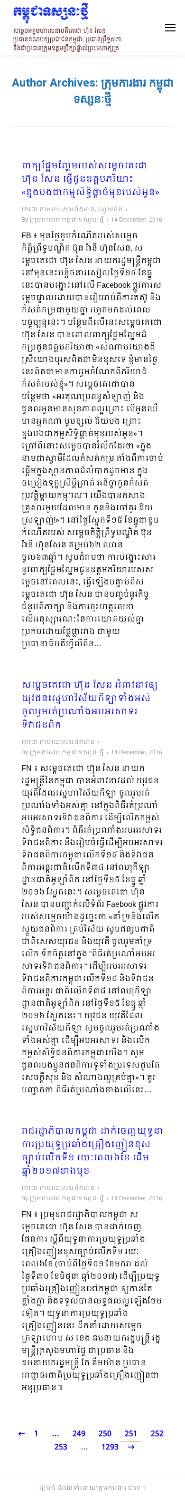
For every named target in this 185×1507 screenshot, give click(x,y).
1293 (110, 1447)
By (62, 220)
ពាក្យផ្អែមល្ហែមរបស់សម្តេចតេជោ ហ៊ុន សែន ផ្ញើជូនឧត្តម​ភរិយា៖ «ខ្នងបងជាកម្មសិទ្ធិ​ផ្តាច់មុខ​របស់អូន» (90, 180)
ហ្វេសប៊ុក (110, 209)
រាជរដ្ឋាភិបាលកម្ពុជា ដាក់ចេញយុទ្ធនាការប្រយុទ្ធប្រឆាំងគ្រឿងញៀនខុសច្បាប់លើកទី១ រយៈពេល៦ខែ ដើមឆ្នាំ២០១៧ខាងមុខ (92, 1151)
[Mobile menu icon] (170, 27)
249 (79, 1434)
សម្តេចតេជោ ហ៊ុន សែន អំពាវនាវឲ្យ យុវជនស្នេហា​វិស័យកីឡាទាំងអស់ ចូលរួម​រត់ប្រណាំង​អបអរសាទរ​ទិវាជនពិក (89, 705)
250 (105, 1434)
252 (157, 1434)
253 (61, 1447)
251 (131, 1434)
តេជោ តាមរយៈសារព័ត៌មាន (58, 209)
